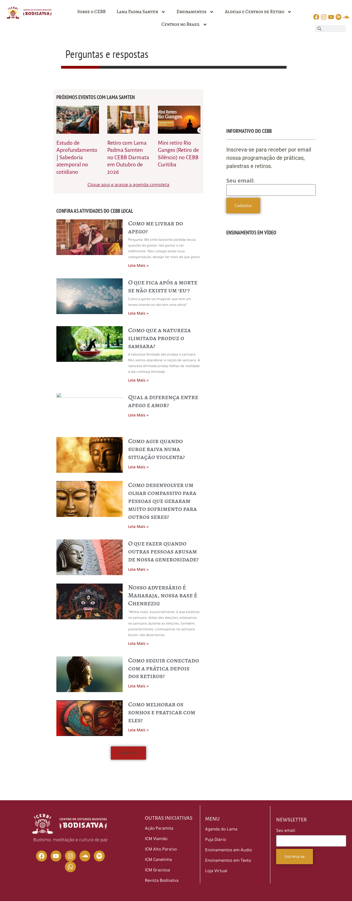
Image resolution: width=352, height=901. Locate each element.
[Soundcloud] (84, 855)
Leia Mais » (138, 265)
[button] (128, 753)
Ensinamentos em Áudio (228, 850)
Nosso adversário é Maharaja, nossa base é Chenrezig (162, 595)
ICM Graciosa (157, 870)
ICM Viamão (156, 839)
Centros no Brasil (180, 24)
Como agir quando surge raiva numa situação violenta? (156, 448)
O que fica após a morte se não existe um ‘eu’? (162, 286)
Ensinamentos (192, 12)
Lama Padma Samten (137, 12)
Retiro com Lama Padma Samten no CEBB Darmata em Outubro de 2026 (128, 157)
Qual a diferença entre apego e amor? (163, 401)
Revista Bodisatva (161, 881)
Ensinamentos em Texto (228, 861)
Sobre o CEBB (91, 12)
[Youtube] (56, 855)
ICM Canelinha (158, 860)
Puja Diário (215, 840)
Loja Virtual (216, 871)
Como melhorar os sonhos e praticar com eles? (161, 712)
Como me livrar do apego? (155, 227)
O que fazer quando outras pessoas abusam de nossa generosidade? (163, 551)
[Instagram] (70, 855)
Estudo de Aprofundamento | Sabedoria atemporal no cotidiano (76, 157)
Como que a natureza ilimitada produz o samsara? (159, 338)
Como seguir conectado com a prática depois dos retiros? (163, 668)
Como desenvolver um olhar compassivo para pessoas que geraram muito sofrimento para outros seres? (162, 500)
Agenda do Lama (221, 829)
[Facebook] (41, 855)
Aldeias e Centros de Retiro (254, 12)
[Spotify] (99, 855)
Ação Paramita (159, 829)
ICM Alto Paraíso (161, 849)
